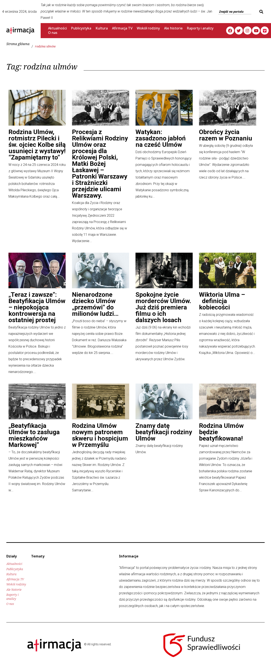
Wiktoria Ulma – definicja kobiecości (222, 301)
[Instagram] (247, 30)
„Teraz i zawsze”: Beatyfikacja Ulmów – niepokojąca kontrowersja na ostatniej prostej (36, 307)
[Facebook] (230, 30)
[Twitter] (239, 30)
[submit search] (260, 11)
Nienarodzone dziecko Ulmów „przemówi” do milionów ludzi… (95, 304)
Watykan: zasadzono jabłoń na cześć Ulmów (161, 138)
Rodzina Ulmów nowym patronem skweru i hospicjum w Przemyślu (100, 435)
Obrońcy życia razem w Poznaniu (225, 135)
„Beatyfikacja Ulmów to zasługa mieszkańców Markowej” (34, 435)
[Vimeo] (265, 30)
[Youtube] (256, 30)
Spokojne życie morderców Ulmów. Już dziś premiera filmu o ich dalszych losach (163, 307)
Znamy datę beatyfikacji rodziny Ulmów (164, 432)
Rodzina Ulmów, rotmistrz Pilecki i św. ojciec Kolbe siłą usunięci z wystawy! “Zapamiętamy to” (37, 144)
